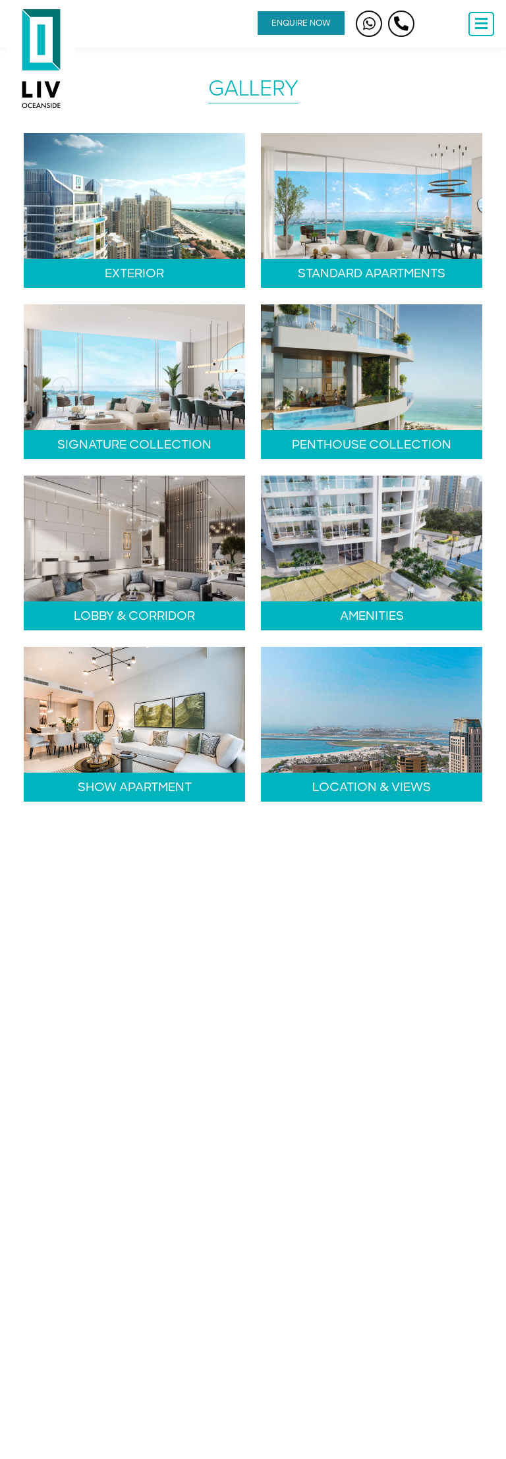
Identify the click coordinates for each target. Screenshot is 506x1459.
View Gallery (134, 210)
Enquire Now (301, 23)
